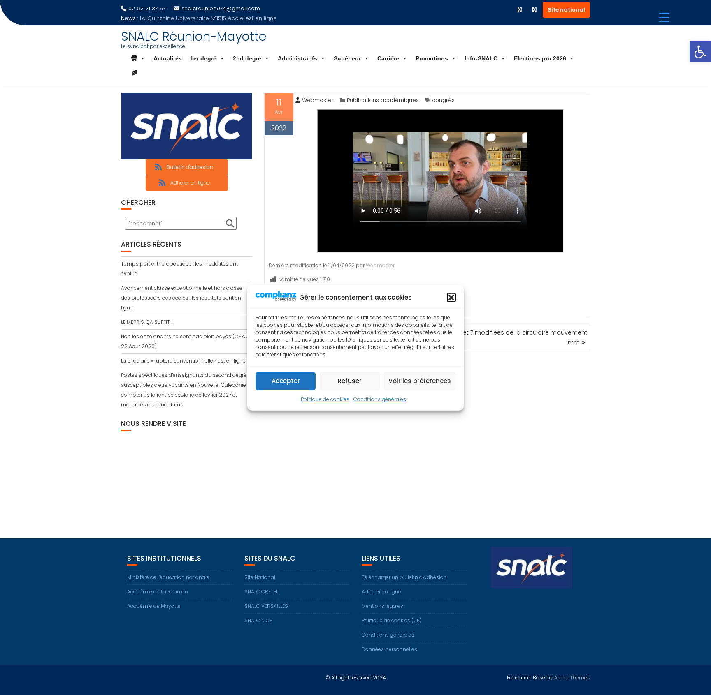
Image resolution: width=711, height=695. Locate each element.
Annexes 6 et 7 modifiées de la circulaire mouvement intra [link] (509, 337)
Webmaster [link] (318, 100)
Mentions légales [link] (382, 606)
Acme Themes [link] (572, 677)
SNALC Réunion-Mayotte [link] (193, 36)
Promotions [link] (432, 58)
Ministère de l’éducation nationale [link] (168, 577)
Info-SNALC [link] (481, 58)
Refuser (350, 380)
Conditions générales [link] (379, 399)
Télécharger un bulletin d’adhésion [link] (404, 577)
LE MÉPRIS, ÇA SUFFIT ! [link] (146, 322)
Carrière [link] (388, 58)
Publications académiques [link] (383, 100)
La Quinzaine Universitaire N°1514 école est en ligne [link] (208, 18)
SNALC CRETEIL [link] (261, 591)
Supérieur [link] (347, 58)
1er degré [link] (203, 58)
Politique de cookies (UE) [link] (391, 620)
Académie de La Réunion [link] (157, 591)
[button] (451, 297)
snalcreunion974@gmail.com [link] (220, 8)
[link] (700, 51)
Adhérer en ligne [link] (381, 591)
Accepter (286, 380)
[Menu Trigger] (664, 17)
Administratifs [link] (297, 58)
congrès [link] (443, 100)
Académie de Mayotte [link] (154, 606)
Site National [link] (259, 577)
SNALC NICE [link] (258, 620)
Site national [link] (566, 10)
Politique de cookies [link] (325, 399)
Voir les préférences (419, 380)
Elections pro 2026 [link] (540, 58)
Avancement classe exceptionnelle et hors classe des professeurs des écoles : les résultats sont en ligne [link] (181, 297)
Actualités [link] (167, 58)
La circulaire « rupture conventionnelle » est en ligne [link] (183, 360)
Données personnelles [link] (389, 649)
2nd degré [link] (247, 58)
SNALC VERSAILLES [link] (266, 606)
